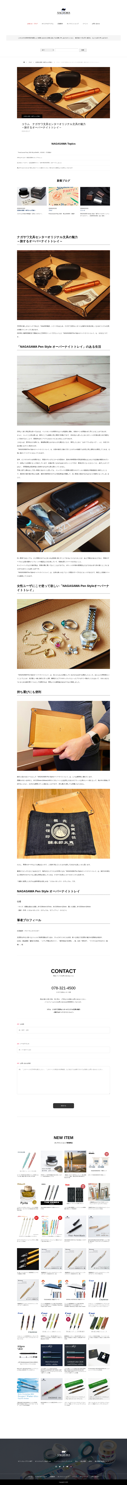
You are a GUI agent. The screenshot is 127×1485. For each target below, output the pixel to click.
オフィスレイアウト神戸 (25, 1461)
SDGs (90, 1461)
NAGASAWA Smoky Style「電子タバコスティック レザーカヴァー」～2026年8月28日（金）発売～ (94, 214)
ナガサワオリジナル (41, 1476)
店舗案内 (60, 23)
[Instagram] (56, 1466)
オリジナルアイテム (47, 23)
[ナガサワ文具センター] (63, 11)
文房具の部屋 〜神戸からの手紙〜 (32, 116)
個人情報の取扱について (102, 1461)
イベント (85, 23)
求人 (76, 1461)
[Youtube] (67, 1466)
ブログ (50, 210)
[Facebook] (63, 1466)
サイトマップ (84, 1476)
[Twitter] (60, 1466)
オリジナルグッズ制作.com (43, 1461)
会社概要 (83, 1461)
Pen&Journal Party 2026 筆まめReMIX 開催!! (62, 213)
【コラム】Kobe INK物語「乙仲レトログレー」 (30, 213)
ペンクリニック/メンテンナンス (63, 1461)
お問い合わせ (96, 23)
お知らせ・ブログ (32, 23)
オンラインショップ (73, 23)
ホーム (30, 1476)
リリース (82, 210)
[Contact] (71, 1466)
